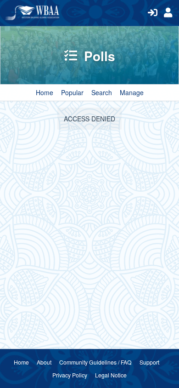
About (44, 362)
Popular (72, 92)
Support (149, 362)
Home (44, 92)
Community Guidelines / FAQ (95, 362)
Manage (132, 92)
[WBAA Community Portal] (74, 13)
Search (101, 92)
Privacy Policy (69, 375)
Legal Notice (111, 375)
